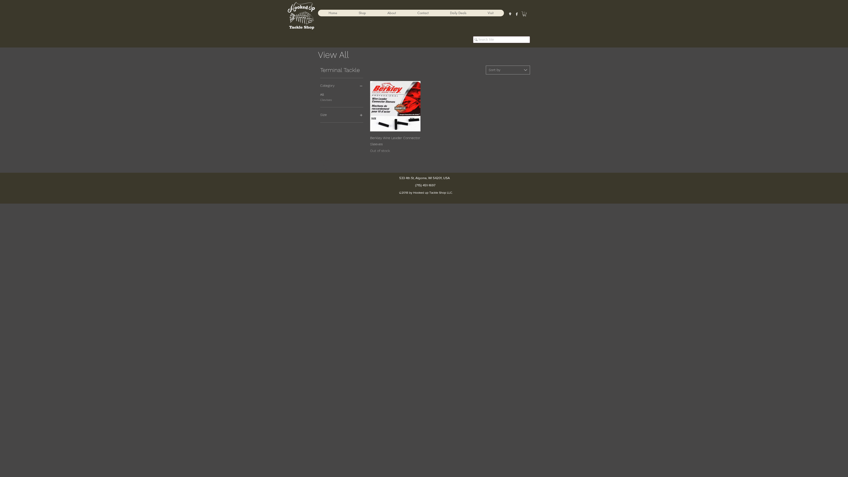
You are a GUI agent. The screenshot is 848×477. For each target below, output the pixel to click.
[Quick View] (395, 106)
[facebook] (517, 14)
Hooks (322, 162)
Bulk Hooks (323, 172)
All (322, 94)
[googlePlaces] (510, 14)
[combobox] (508, 70)
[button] (362, 13)
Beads (322, 164)
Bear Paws (323, 169)
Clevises (326, 100)
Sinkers (322, 166)
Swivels (322, 170)
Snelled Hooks (324, 168)
